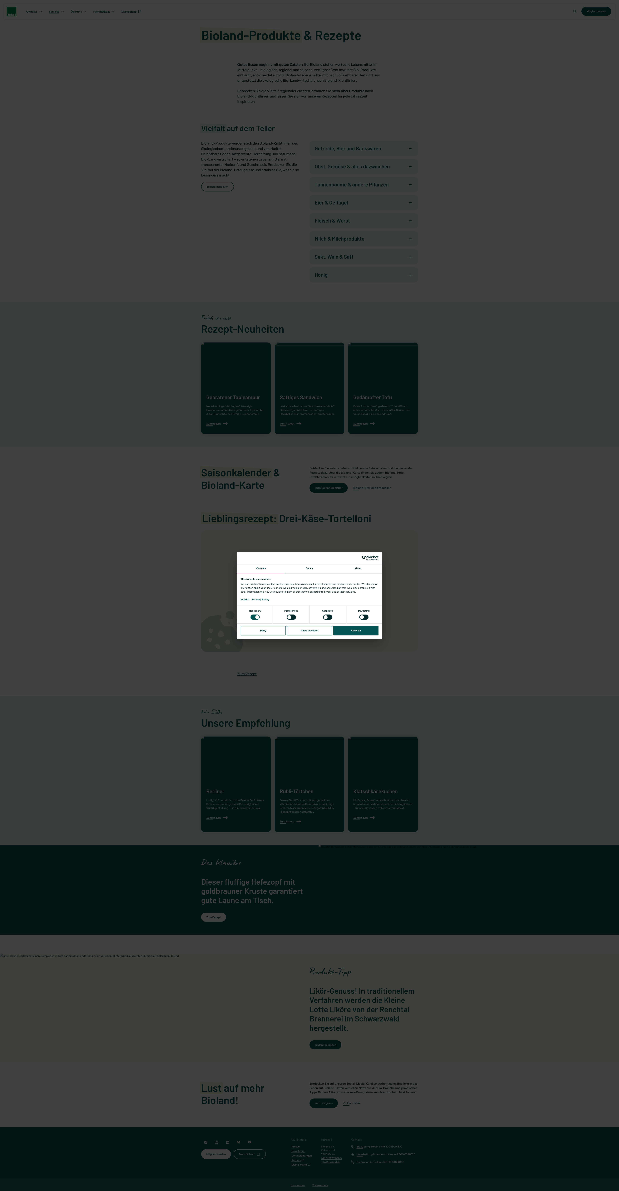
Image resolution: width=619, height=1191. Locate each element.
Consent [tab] (261, 568)
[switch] (291, 617)
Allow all (356, 630)
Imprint (246, 599)
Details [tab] (310, 568)
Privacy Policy (260, 599)
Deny (263, 630)
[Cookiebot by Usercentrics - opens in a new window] (364, 558)
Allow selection (309, 630)
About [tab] (357, 568)
